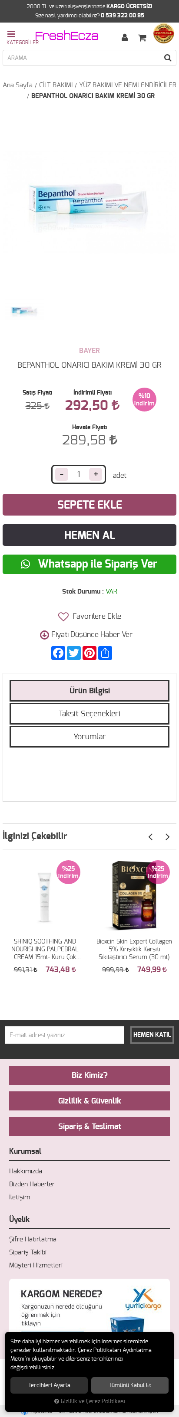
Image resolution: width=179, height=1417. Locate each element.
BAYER (89, 350)
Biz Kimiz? (90, 1076)
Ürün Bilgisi (90, 691)
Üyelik (19, 1219)
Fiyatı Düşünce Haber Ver (92, 634)
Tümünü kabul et (130, 1385)
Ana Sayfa (18, 85)
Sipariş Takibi (27, 1252)
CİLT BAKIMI (56, 85)
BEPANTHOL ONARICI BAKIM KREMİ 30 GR (93, 96)
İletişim (19, 1197)
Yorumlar (89, 737)
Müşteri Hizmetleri (36, 1265)
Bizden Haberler (32, 1184)
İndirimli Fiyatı (92, 393)
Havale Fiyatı (89, 427)
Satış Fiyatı (37, 393)
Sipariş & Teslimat (89, 1127)
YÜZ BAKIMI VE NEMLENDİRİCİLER (127, 85)
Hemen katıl (152, 1035)
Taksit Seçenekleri (89, 714)
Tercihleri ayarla (49, 1385)
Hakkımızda (25, 1171)
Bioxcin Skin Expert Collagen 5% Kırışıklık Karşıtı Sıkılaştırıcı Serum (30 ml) (134, 949)
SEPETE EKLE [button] (89, 505)
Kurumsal (25, 1151)
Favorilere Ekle (96, 616)
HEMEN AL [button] (89, 535)
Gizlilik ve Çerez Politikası (93, 1401)
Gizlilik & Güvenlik (89, 1101)
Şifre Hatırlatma (32, 1239)
